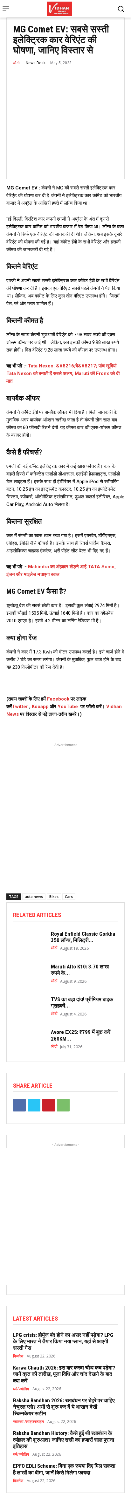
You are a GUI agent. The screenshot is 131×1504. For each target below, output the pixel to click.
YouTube (68, 706)
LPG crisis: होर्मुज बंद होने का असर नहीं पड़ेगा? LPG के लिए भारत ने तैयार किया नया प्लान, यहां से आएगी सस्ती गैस (63, 1341)
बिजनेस (18, 1356)
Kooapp (40, 706)
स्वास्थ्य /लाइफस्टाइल (28, 1422)
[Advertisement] (65, 813)
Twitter (20, 706)
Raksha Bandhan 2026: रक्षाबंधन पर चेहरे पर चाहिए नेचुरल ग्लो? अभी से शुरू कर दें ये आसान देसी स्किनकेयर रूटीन (63, 1407)
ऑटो (16, 63)
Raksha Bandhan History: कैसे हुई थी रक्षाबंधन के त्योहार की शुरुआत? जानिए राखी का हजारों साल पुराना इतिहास (63, 1439)
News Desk (35, 63)
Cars (69, 896)
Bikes (54, 896)
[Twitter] (34, 1105)
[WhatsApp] (63, 1105)
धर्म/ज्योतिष (21, 1389)
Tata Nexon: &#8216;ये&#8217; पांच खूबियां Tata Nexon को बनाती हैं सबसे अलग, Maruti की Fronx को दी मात (63, 373)
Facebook (59, 699)
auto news (34, 896)
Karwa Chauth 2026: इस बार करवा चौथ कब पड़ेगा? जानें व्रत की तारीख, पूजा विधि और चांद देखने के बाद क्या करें (64, 1374)
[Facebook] (19, 1105)
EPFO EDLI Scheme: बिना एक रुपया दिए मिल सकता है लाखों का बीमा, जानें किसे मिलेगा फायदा (64, 1469)
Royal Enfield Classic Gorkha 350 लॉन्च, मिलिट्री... (83, 937)
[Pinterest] (48, 1105)
